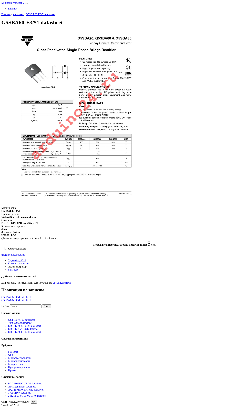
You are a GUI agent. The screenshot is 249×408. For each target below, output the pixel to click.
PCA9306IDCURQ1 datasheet (25, 383)
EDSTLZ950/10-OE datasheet (24, 332)
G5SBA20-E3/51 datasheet (16, 297)
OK (33, 402)
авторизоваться (62, 282)
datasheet (6, 254)
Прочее (12, 370)
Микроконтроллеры (12, 2)
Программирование (19, 367)
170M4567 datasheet (19, 392)
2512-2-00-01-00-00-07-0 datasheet (27, 395)
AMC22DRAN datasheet (22, 386)
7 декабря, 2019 (17, 260)
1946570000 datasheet (20, 322)
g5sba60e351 (18, 254)
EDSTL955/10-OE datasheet (23, 328)
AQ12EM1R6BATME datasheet (25, 389)
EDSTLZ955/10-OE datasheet (24, 325)
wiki (10, 354)
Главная (12, 8)
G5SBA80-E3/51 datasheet (16, 300)
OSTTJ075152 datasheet (21, 319)
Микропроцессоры (19, 361)
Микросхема (15, 364)
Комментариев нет (19, 263)
